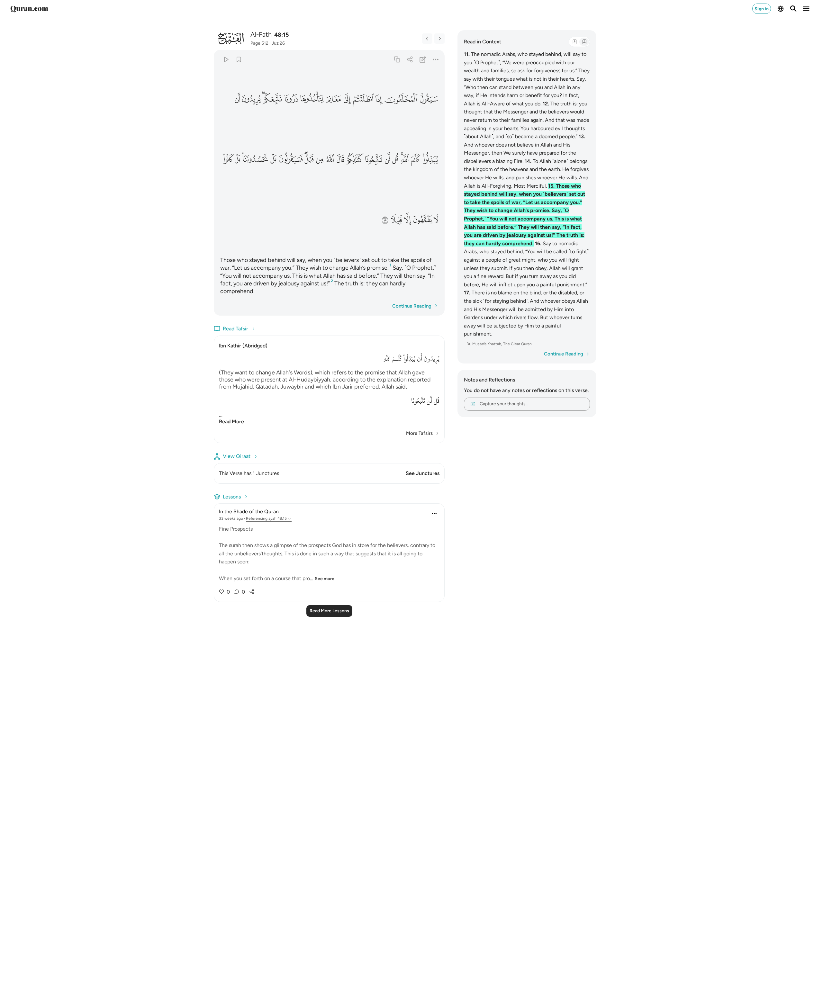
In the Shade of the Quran (249, 511)
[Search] (793, 8)
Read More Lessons (329, 611)
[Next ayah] (439, 38)
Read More (231, 421)
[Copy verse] (396, 59)
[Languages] (780, 8)
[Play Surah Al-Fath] (225, 59)
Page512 (259, 43)
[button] (428, 99)
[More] (435, 59)
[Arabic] (574, 42)
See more (324, 578)
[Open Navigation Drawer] (806, 8)
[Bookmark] (238, 59)
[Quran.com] (29, 8)
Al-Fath (261, 34)
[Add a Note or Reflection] (423, 59)
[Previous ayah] (427, 38)
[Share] (409, 59)
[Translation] (584, 42)
